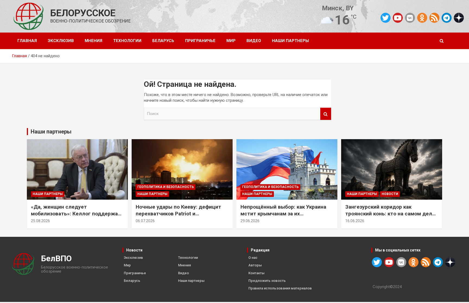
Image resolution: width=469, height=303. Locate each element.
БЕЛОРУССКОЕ (82, 13)
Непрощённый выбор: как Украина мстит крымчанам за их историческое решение (283, 213)
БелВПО (56, 258)
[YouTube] (398, 18)
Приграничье (200, 40)
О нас (253, 258)
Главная (27, 40)
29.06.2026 (249, 221)
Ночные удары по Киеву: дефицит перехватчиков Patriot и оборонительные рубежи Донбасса (180, 213)
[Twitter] (386, 18)
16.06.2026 (354, 221)
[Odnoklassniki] (422, 18)
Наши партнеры (290, 40)
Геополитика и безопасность (165, 187)
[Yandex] (458, 17)
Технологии (127, 40)
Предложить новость (267, 281)
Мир (231, 40)
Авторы (255, 265)
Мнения (93, 40)
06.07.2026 (145, 221)
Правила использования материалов (280, 288)
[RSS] (434, 17)
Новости (390, 194)
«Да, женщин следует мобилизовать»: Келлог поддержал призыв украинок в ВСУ (76, 213)
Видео (253, 40)
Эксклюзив (61, 40)
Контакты (256, 273)
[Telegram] (447, 18)
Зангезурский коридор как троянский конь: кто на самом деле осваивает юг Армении (390, 213)
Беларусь (163, 40)
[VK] (410, 18)
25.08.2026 (40, 221)
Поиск (325, 114)
